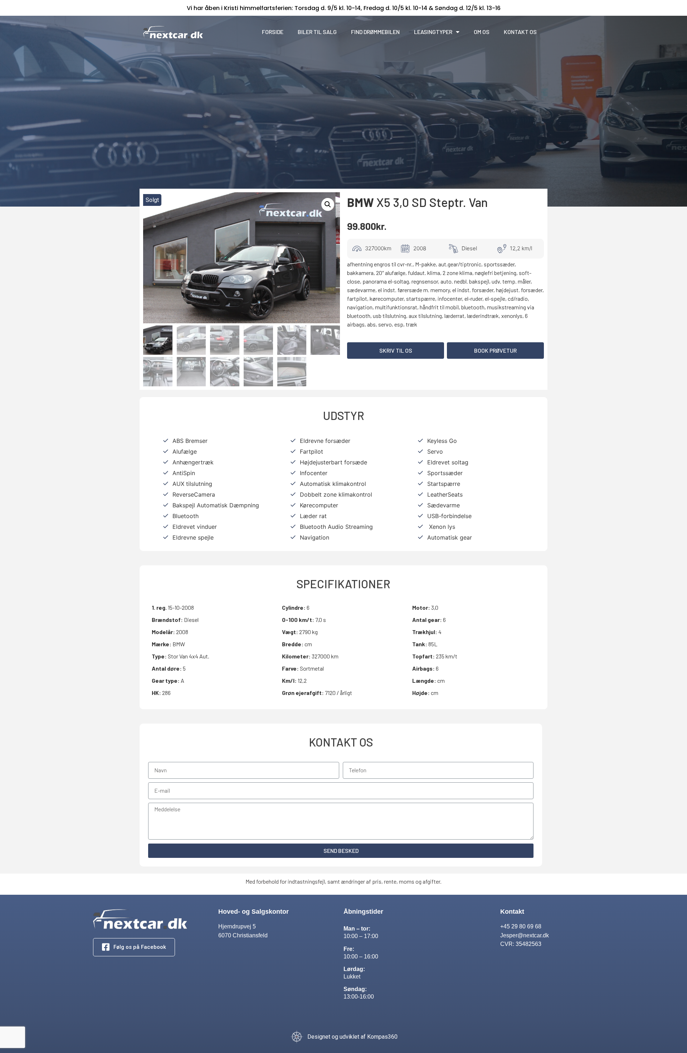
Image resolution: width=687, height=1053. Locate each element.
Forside (272, 31)
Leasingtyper (433, 31)
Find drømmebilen (375, 31)
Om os (481, 31)
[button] (395, 350)
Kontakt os (520, 31)
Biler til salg (317, 31)
